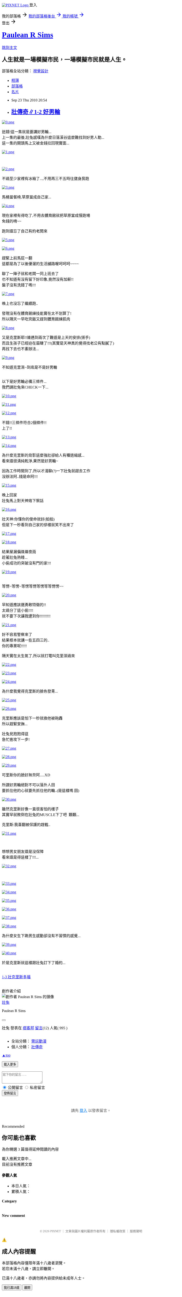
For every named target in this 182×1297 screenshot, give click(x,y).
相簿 (15, 81)
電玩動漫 (38, 1041)
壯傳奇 (37, 1047)
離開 (27, 1287)
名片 (15, 92)
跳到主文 (9, 48)
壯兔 (5, 1002)
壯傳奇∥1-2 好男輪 (35, 112)
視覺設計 (40, 71)
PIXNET (55, 1231)
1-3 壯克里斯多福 (16, 977)
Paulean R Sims (27, 35)
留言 (39, 1028)
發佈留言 (10, 1093)
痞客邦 (28, 1028)
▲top (6, 1055)
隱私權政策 (117, 1231)
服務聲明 (136, 1231)
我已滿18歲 (11, 1287)
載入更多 (10, 1064)
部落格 (17, 86)
